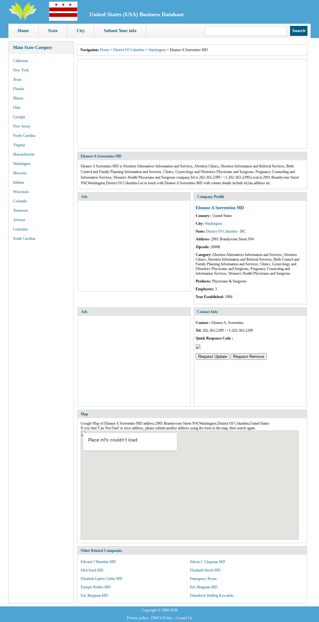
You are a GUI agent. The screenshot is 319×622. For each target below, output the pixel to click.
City (81, 30)
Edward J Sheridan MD (98, 562)
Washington (22, 164)
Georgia (19, 117)
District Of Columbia (128, 50)
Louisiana (20, 229)
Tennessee (20, 210)
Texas (17, 79)
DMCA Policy (162, 618)
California (20, 61)
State (53, 30)
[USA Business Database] (22, 19)
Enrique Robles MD (96, 587)
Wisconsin (21, 192)
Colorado (20, 201)
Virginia (19, 145)
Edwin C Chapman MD (207, 562)
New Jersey (22, 126)
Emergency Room (203, 578)
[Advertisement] (192, 103)
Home (23, 30)
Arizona (19, 220)
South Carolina (24, 238)
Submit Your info (120, 30)
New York (21, 70)
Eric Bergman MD (203, 587)
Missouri (19, 173)
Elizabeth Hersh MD (205, 570)
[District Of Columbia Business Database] (63, 19)
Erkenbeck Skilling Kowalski (211, 595)
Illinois (18, 98)
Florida (18, 89)
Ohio (17, 107)
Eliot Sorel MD (92, 570)
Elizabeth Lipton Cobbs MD (101, 578)
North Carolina (24, 135)
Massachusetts (24, 154)
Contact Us (184, 618)
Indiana (18, 182)
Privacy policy (137, 618)
